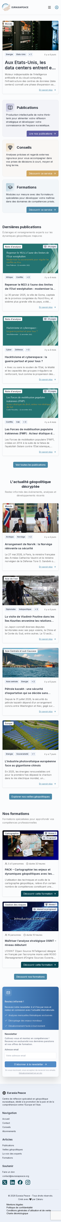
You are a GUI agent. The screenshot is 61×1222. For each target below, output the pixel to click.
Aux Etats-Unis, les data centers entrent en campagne (29, 68)
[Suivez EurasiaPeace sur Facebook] (20, 1182)
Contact (6, 1123)
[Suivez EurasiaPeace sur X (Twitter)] (4, 1182)
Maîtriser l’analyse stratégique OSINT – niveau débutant (30, 942)
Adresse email (12, 1049)
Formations (26, 187)
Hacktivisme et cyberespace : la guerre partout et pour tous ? (26, 359)
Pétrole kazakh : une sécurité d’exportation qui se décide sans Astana (26, 693)
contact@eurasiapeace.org (15, 1176)
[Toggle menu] (49, 7)
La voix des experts (12, 1153)
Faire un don (8, 1172)
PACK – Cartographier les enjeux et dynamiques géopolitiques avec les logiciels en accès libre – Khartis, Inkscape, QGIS (28, 875)
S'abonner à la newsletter (28, 1064)
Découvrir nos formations (30, 976)
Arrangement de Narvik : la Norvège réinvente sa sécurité (28, 546)
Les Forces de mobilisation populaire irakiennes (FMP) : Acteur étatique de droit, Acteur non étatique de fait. (29, 433)
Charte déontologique (17, 1213)
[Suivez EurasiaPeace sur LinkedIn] (12, 1182)
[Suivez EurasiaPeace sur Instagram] (27, 1182)
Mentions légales (15, 1204)
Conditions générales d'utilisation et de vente (29, 1210)
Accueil (5, 1119)
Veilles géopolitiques (12, 1149)
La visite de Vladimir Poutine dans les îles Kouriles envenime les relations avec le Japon (29, 620)
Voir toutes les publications (30, 464)
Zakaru (39, 1199)
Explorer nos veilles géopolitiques (31, 796)
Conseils (24, 147)
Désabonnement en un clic (30, 1073)
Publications (27, 107)
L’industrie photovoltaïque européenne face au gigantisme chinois (30, 763)
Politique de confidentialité (20, 1207)
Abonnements (9, 1131)
